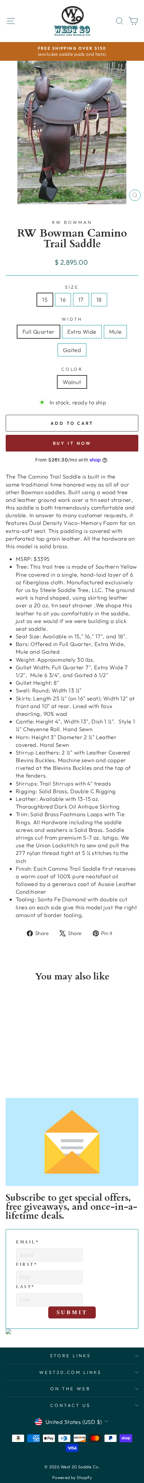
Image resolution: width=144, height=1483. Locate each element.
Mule (115, 331)
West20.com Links (70, 1372)
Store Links (70, 1355)
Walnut (72, 381)
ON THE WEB (70, 1388)
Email (27, 1242)
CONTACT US (70, 1405)
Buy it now (72, 443)
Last (25, 1286)
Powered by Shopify (72, 1477)
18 (99, 299)
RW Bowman (72, 222)
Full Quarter (38, 331)
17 (81, 299)
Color (72, 369)
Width (72, 319)
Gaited (72, 349)
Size (72, 287)
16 (63, 299)
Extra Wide (81, 331)
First (27, 1264)
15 (45, 299)
